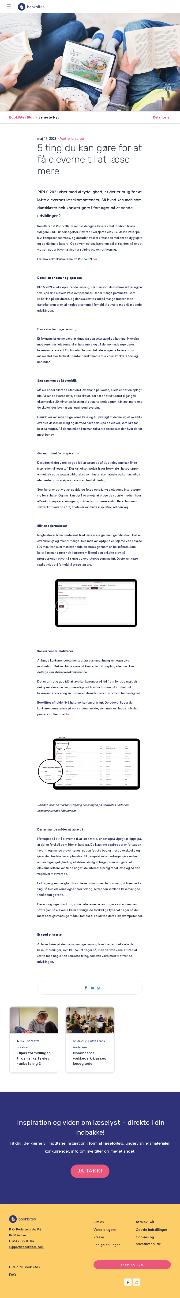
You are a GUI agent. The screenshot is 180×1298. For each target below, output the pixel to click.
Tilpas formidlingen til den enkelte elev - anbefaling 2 (34, 1058)
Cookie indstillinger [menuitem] (151, 1230)
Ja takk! (90, 1171)
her (95, 259)
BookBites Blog (21, 117)
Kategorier (162, 117)
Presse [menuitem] (99, 1237)
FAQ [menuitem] (12, 1275)
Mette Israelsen (72, 139)
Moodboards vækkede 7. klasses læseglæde (89, 1058)
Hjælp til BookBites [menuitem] (24, 1267)
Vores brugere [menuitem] (105, 1230)
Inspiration (132, 1264)
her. (68, 714)
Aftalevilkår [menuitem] (145, 1222)
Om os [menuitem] (99, 1222)
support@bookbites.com (26, 1247)
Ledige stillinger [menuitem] (107, 1245)
